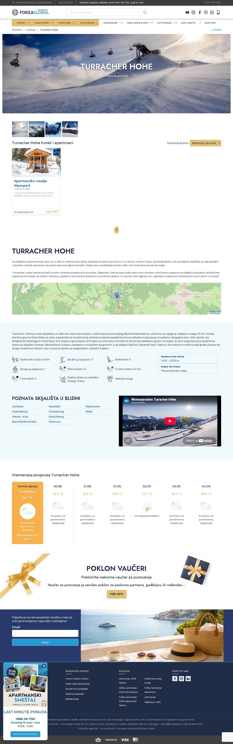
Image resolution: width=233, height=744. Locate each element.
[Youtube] (187, 12)
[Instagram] (193, 12)
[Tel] (218, 12)
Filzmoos (55, 421)
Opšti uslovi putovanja (77, 683)
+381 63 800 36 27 (192, 724)
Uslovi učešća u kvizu (76, 678)
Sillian (89, 411)
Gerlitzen (17, 406)
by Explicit (149, 728)
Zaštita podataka (74, 694)
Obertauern (92, 406)
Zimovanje (111, 22)
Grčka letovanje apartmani (153, 690)
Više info (116, 594)
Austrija (30, 29)
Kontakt (210, 22)
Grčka (21, 22)
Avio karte (188, 22)
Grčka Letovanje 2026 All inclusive (128, 690)
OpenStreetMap (215, 311)
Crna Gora (41, 22)
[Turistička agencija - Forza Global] (30, 12)
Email (16, 627)
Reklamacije (72, 699)
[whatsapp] (212, 12)
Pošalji (45, 642)
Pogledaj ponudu (25, 734)
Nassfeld (54, 406)
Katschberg (56, 416)
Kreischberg (20, 411)
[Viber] (206, 12)
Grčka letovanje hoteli (153, 680)
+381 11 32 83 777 (65, 3)
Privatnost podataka (76, 689)
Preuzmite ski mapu (174, 370)
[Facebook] (199, 12)
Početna (17, 29)
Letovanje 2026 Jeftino (127, 680)
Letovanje (150, 697)
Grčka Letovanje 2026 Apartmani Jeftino (128, 701)
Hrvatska (64, 22)
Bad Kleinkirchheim (24, 421)
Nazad (216, 29)
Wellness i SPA (153, 702)
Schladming (56, 411)
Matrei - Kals (20, 416)
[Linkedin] (188, 678)
